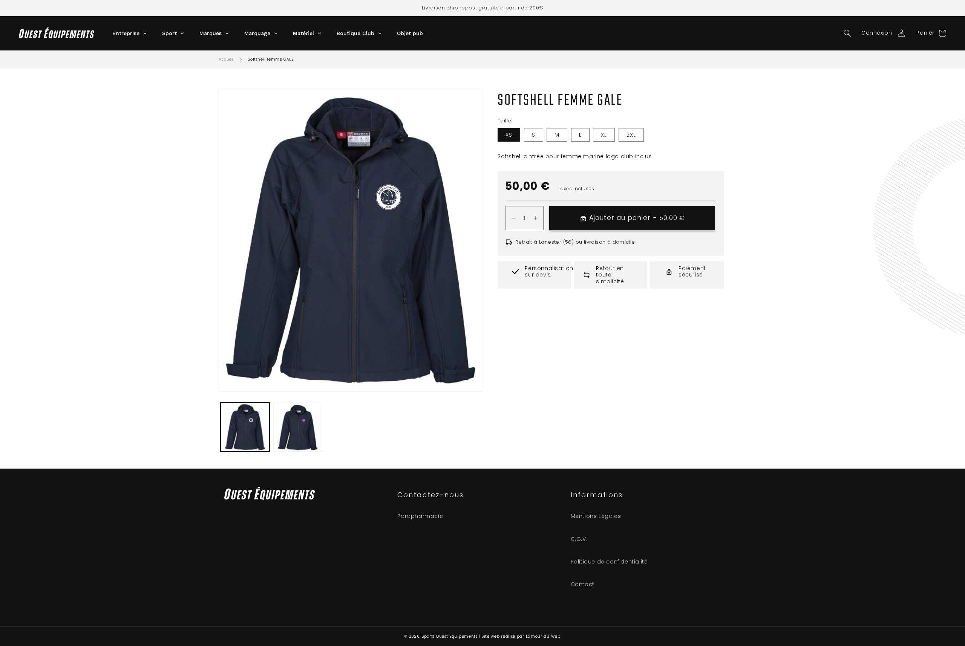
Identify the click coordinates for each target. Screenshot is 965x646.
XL (604, 135)
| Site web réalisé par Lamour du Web (519, 636)
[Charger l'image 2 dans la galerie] (297, 427)
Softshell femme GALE (270, 59)
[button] (847, 33)
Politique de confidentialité (609, 561)
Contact (582, 584)
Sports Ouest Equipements (450, 636)
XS (508, 135)
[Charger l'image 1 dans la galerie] (245, 427)
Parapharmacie (420, 516)
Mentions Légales (596, 516)
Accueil (226, 59)
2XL (631, 135)
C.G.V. (579, 539)
